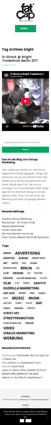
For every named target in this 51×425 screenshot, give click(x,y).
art (5, 263)
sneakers (31, 308)
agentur (8, 258)
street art (11, 313)
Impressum (24, 399)
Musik (34, 298)
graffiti (40, 283)
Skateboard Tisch (31, 362)
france (26, 283)
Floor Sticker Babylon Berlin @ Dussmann (25, 237)
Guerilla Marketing (21, 288)
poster (29, 303)
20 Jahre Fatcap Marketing (17, 218)
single (6, 308)
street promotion (12, 323)
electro (38, 273)
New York (7, 303)
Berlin (26, 268)
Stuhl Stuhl (18, 366)
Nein (28, 421)
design (18, 273)
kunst (42, 293)
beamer (33, 263)
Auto (15, 263)
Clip (6, 273)
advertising (27, 253)
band (24, 263)
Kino (32, 293)
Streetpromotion (18, 318)
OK (22, 421)
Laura (5, 370)
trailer (29, 323)
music (18, 298)
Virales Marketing (18, 333)
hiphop (22, 293)
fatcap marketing (26, 278)
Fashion (8, 278)
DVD (28, 273)
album (23, 258)
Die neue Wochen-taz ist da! (17, 233)
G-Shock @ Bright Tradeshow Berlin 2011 (20, 59)
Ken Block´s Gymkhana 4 (28, 377)
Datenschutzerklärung (39, 399)
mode (5, 298)
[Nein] (47, 416)
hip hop (9, 293)
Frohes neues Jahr (12, 229)
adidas (7, 253)
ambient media (38, 258)
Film (7, 283)
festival (43, 278)
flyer (17, 283)
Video (8, 328)
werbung (13, 338)
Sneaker (18, 308)
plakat (19, 303)
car (37, 268)
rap (39, 303)
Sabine (6, 377)
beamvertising (9, 268)
